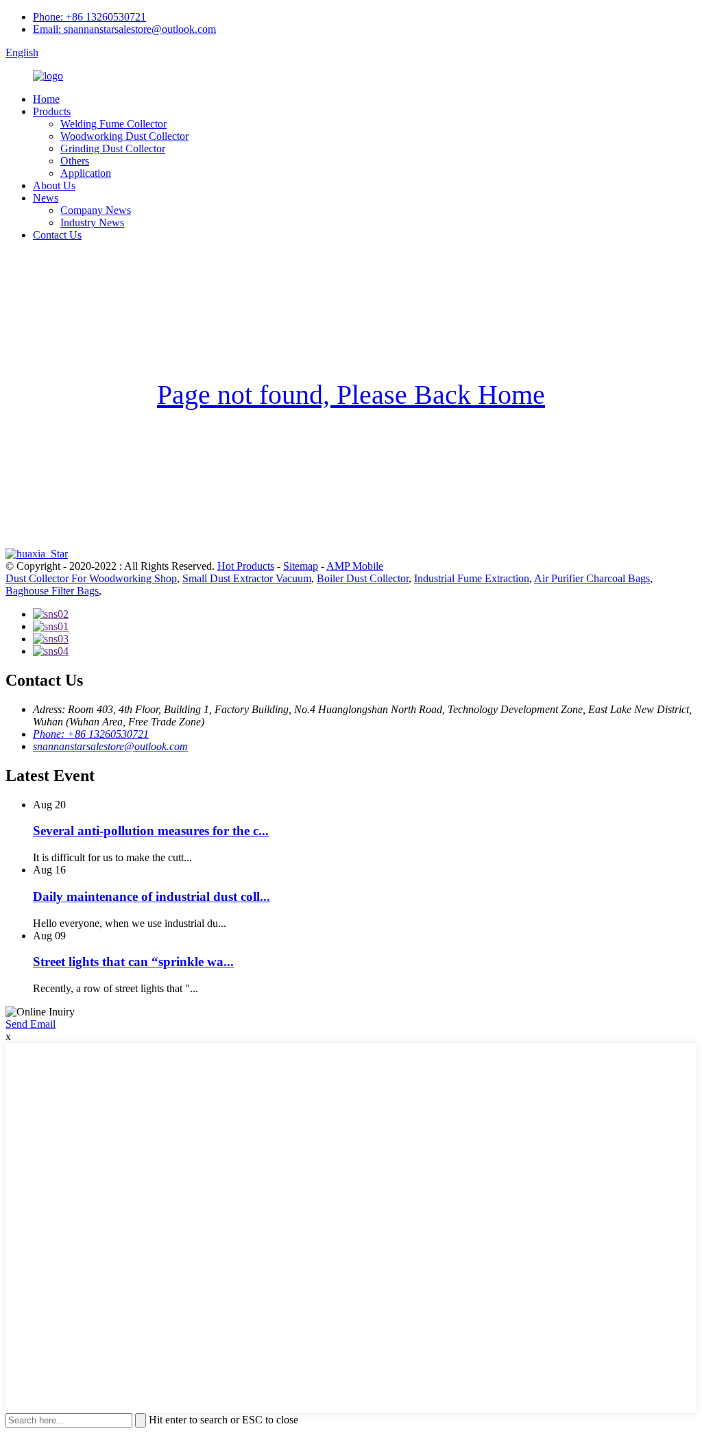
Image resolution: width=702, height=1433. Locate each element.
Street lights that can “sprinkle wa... (133, 961)
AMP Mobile (354, 566)
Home (46, 99)
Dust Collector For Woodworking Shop (91, 578)
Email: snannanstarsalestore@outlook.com (124, 29)
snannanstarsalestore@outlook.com (110, 746)
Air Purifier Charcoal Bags (592, 578)
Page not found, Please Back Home (351, 394)
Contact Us (57, 235)
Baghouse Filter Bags (52, 591)
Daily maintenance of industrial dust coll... (151, 896)
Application (85, 173)
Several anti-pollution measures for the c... (151, 830)
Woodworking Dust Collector (124, 136)
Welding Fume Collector (113, 124)
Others (74, 161)
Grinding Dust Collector (112, 148)
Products (52, 111)
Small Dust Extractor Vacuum (246, 578)
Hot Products (245, 566)
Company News (95, 210)
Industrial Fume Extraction (471, 578)
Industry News (92, 222)
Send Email (30, 1024)
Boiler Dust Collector (363, 578)
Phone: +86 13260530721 (89, 17)
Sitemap (300, 566)
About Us (54, 185)
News (45, 198)
